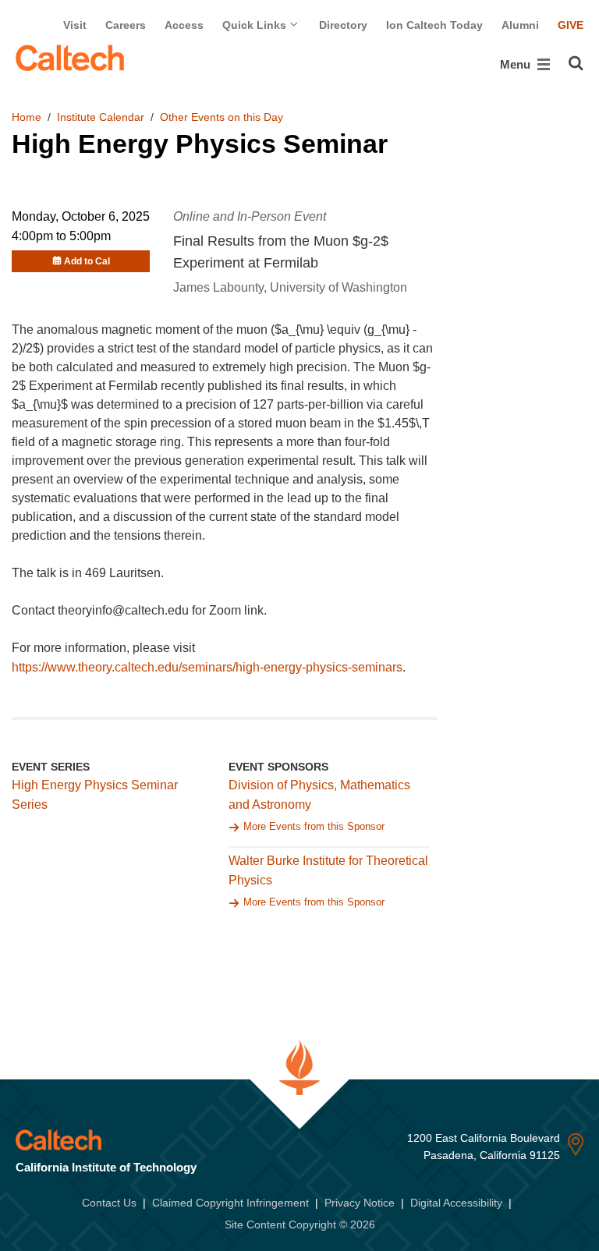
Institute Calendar (100, 117)
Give (570, 25)
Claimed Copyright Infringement (230, 1202)
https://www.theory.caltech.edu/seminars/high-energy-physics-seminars (207, 667)
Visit (75, 25)
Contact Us (109, 1202)
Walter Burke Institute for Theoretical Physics (328, 870)
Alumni (520, 25)
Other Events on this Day (221, 117)
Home (26, 117)
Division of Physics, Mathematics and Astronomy (319, 794)
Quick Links (255, 25)
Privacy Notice (359, 1202)
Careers (125, 25)
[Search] (576, 63)
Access (184, 25)
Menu (516, 64)
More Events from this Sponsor (314, 826)
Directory (343, 25)
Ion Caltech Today (434, 25)
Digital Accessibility (456, 1202)
